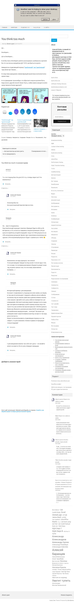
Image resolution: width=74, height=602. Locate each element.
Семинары (54, 281)
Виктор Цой (56, 561)
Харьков (54, 575)
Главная (4, 27)
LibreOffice (54, 159)
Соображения (55, 294)
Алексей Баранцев (58, 551)
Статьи (53, 297)
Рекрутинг (54, 275)
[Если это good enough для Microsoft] (26, 126)
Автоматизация (56, 175)
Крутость (66, 563)
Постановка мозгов (57, 263)
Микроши (14, 27)
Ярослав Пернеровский (59, 585)
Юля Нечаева (56, 583)
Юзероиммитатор (56, 332)
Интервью (54, 209)
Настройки (54, 228)
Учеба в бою (54, 319)
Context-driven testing (57, 146)
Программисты (55, 269)
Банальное (54, 187)
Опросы (53, 244)
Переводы (54, 250)
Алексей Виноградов (58, 557)
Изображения (55, 203)
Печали (28, 137)
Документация (55, 200)
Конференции (55, 219)
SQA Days (61, 526)
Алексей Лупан (15, 195)
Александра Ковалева (60, 547)
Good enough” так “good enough (35, 67)
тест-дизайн (55, 303)
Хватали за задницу (59, 577)
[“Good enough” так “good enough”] (9, 126)
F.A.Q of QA (36, 27)
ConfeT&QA (56, 512)
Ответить (4, 188)
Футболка (66, 573)
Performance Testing (57, 162)
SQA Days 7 (57, 528)
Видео (53, 193)
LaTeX (64, 517)
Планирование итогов (39, 151)
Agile (52, 143)
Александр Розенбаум (60, 544)
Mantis (54, 522)
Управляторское (56, 316)
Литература (54, 222)
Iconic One (52, 600)
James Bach (56, 517)
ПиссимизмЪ (39, 137)
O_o (59, 522)
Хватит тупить (61, 580)
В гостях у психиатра (57, 190)
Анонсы (53, 178)
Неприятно (16, 137)
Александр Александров (59, 538)
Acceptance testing (56, 140)
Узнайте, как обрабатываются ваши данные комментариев (22, 410)
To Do (53, 168)
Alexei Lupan (10, 43)
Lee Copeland (56, 519)
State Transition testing (57, 165)
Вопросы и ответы (57, 563)
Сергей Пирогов (57, 573)
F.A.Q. (52, 156)
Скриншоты (54, 285)
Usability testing (55, 171)
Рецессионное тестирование (59, 278)
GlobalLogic (57, 515)
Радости (53, 272)
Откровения (54, 247)
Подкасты (54, 256)
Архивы (53, 134)
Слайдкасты (54, 288)
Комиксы (9, 137)
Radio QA (55, 526)
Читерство (54, 329)
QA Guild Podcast (64, 524)
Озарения (23, 137)
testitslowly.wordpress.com (59, 87)
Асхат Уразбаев (57, 559)
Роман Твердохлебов (64, 569)
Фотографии (55, 326)
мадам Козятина (56, 225)
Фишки (53, 322)
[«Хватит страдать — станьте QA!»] (41, 123)
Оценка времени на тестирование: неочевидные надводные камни (63, 486)
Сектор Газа (65, 571)
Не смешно (54, 231)
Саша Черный (56, 571)
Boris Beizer (55, 510)
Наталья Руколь (59, 567)
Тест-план (54, 307)
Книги (53, 212)
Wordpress (71, 600)
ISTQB (65, 515)
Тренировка (54, 310)
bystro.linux (54, 77)
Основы (54, 569)
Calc (61, 510)
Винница (63, 561)
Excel (63, 512)
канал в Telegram (56, 90)
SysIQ (54, 533)
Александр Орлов (60, 542)
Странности (54, 300)
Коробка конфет (56, 384)
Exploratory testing (56, 152)
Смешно (53, 291)
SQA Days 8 (57, 531)
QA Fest (55, 524)
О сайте (46, 27)
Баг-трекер (54, 181)
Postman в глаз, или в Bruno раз (60, 381)
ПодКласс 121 (25, 27)
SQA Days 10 (67, 531)
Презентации (55, 266)
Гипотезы (54, 197)
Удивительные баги (57, 313)
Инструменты (55, 206)
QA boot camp (66, 522)
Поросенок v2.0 (55, 259)
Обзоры (53, 237)
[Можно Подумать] (37, 22)
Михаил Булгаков (57, 565)
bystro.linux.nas (55, 80)
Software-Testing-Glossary (58, 83)
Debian (53, 149)
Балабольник (55, 184)
